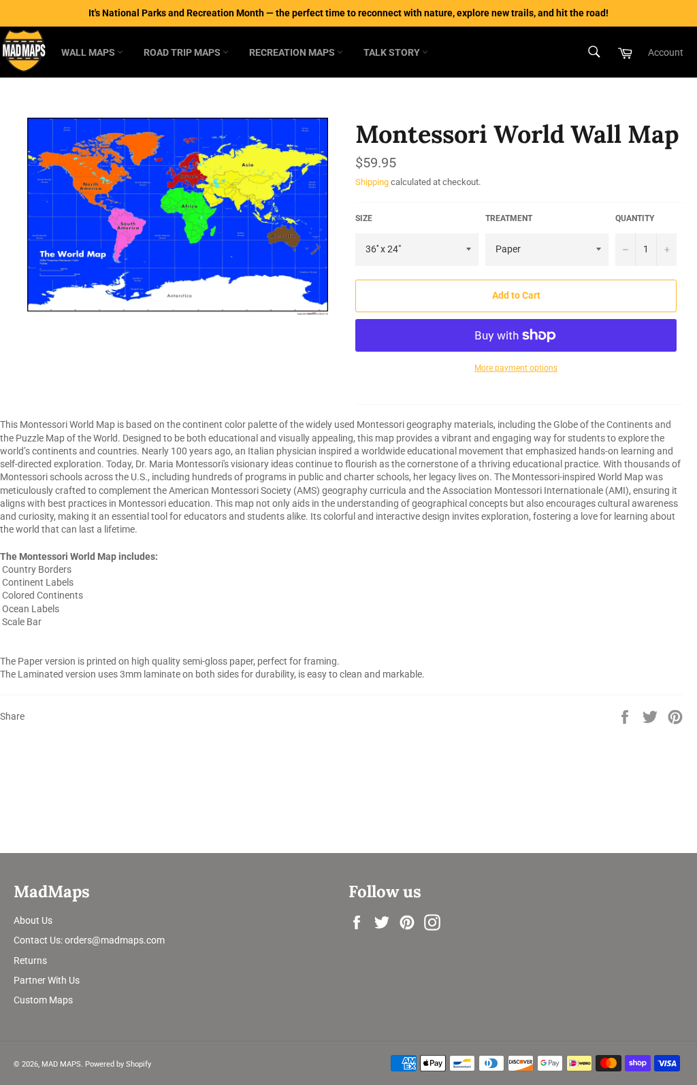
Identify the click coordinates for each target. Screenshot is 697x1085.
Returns (30, 960)
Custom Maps (43, 1000)
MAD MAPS (61, 1064)
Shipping (372, 182)
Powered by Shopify (118, 1064)
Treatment (508, 218)
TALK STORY (392, 52)
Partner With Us (47, 980)
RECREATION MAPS (293, 52)
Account (665, 52)
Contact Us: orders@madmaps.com (89, 940)
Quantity (634, 218)
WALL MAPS (89, 52)
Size (363, 218)
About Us (33, 920)
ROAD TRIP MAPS (183, 52)
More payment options (515, 368)
